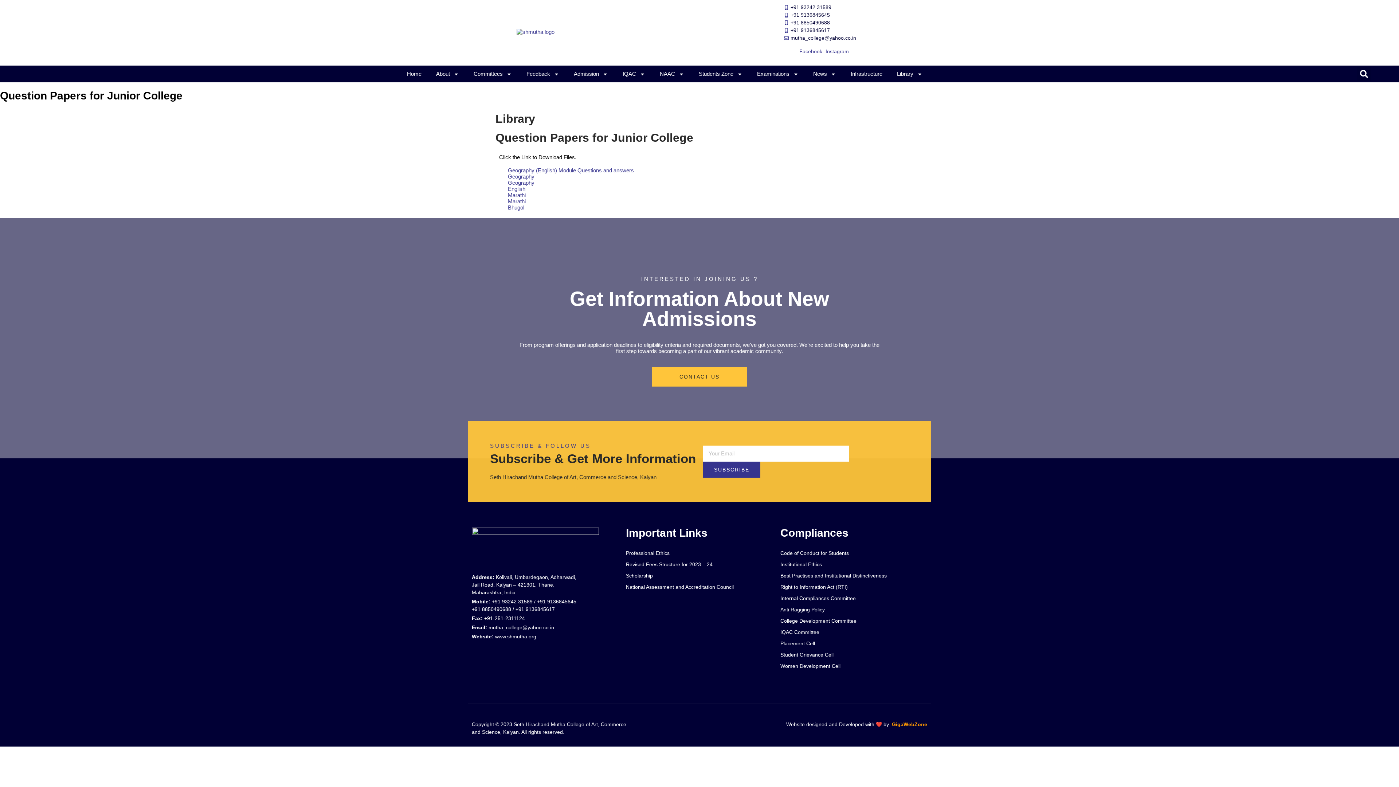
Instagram (837, 51)
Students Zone (716, 74)
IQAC (629, 74)
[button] (1364, 74)
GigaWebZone (909, 724)
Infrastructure (866, 74)
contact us (699, 377)
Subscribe (731, 470)
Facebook (810, 51)
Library (905, 74)
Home (414, 74)
